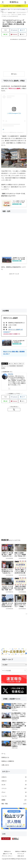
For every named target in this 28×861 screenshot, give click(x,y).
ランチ (22, 363)
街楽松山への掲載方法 (8, 761)
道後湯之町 (20, 365)
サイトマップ (20, 853)
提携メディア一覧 (7, 853)
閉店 (4, 368)
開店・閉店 (5, 363)
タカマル (10, 374)
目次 (12, 74)
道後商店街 (13, 365)
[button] (22, 34)
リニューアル (5, 365)
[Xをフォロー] (9, 389)
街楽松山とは (5, 757)
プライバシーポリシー (7, 856)
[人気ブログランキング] (15, 838)
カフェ (11, 363)
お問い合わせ (5, 765)
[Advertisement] (14, 55)
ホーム (3, 753)
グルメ (17, 363)
